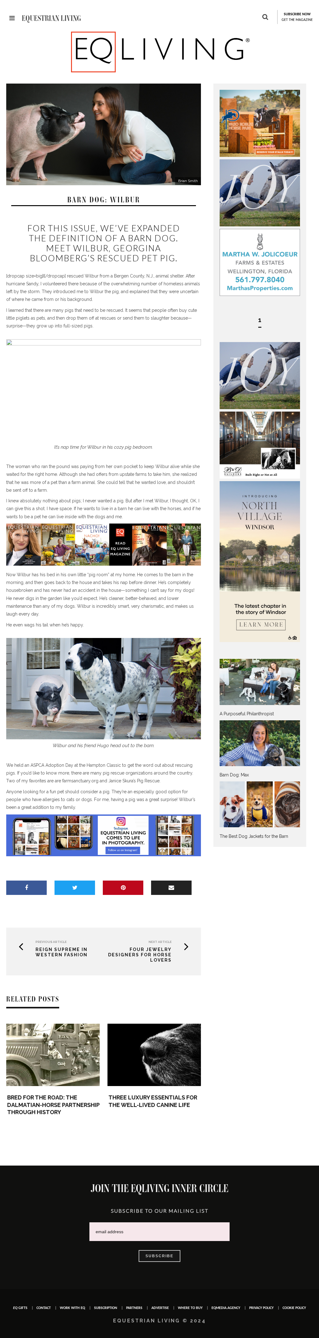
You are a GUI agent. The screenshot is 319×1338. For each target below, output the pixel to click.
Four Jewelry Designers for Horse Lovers (140, 955)
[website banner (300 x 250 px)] (260, 155)
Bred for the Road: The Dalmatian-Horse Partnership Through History (53, 1104)
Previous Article (51, 942)
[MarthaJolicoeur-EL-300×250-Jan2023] (260, 294)
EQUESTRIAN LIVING (51, 18)
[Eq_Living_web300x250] (260, 224)
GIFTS (20, 1308)
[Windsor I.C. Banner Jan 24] (260, 640)
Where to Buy (190, 1308)
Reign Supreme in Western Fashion (62, 952)
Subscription (105, 1308)
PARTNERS (134, 1308)
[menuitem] (260, 687)
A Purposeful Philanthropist (247, 713)
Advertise (160, 1308)
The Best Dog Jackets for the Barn (254, 836)
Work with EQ (72, 1308)
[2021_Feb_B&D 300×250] (260, 477)
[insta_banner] (103, 854)
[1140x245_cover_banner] (103, 564)
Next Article (160, 942)
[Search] (265, 18)
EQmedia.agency (226, 1308)
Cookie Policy (294, 1308)
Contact (43, 1308)
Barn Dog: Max (234, 774)
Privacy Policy (261, 1308)
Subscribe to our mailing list (159, 1211)
